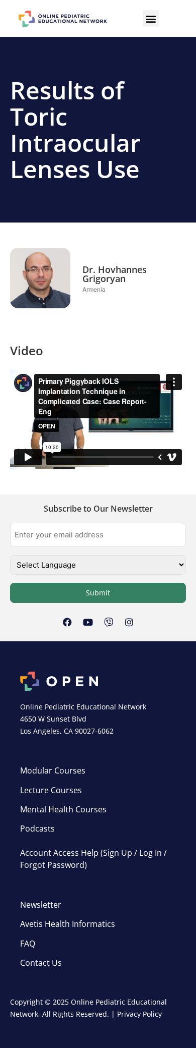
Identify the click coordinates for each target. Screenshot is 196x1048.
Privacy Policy (139, 1014)
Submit (98, 592)
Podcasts (37, 828)
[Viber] (109, 622)
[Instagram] (129, 622)
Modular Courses (52, 770)
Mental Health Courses (63, 809)
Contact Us (41, 962)
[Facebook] (67, 622)
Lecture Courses (51, 790)
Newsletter (40, 904)
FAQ (27, 943)
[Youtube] (88, 622)
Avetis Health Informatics (67, 923)
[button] (151, 18)
